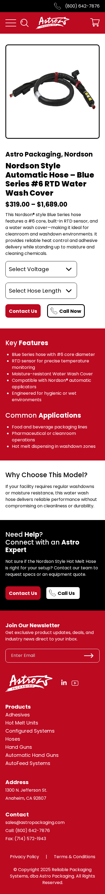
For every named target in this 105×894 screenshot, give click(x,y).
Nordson (78, 154)
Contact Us (23, 593)
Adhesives (17, 714)
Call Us (66, 593)
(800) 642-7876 (82, 6)
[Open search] (24, 23)
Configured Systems (30, 730)
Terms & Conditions (74, 857)
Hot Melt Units (21, 722)
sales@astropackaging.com (35, 822)
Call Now (70, 311)
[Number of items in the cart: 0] (95, 23)
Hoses (12, 739)
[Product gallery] (52, 91)
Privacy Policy (24, 857)
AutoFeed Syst (22, 763)
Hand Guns (18, 747)
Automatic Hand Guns (32, 755)
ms (46, 763)
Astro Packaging (33, 154)
